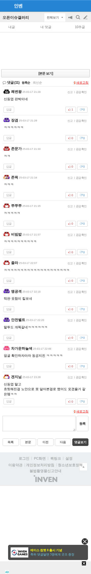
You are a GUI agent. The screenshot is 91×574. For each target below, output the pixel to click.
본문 (28, 442)
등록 (82, 423)
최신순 (37, 82)
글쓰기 (85, 17)
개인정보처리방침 (40, 465)
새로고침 (82, 82)
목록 (11, 442)
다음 (63, 442)
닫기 (85, 541)
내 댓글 (45, 27)
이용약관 (15, 465)
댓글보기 (80, 442)
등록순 (26, 82)
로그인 (24, 458)
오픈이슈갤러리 (16, 17)
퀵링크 (55, 458)
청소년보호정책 (70, 465)
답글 (8, 109)
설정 (69, 458)
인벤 (18, 5)
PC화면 (40, 458)
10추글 (80, 27)
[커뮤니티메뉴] (5, 5)
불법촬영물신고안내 (45, 471)
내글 (11, 27)
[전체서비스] (85, 5)
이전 (45, 442)
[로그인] (76, 5)
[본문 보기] (45, 73)
